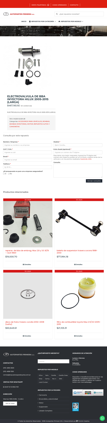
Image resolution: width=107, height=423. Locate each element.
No (10, 174)
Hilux (41, 375)
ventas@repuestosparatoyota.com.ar (17, 375)
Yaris (46, 375)
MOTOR (30, 124)
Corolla (53, 375)
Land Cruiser (43, 382)
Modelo (57, 142)
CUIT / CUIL (8, 149)
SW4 (60, 379)
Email (5, 156)
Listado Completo (45, 411)
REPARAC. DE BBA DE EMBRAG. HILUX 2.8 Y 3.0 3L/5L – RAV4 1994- (27, 251)
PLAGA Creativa (83, 421)
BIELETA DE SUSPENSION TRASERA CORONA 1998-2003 (77, 251)
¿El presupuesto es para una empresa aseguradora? (23, 171)
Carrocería (43, 395)
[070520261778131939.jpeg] (27, 65)
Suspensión (43, 407)
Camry (47, 379)
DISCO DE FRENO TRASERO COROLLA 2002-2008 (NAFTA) (24, 323)
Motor (41, 403)
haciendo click (85, 159)
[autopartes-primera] (18, 12)
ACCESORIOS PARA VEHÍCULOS (30, 121)
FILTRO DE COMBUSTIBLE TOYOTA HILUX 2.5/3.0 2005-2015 (79, 323)
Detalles (28, 264)
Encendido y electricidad (48, 399)
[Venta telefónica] (102, 418)
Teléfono (7, 164)
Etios (40, 379)
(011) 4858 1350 (8, 371)
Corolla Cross (63, 375)
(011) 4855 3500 (8, 368)
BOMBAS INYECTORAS (18, 124)
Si (5, 174)
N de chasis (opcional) (62, 149)
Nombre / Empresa (11, 142)
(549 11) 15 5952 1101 (11, 387)
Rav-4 (54, 379)
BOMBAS (46, 121)
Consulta (57, 162)
